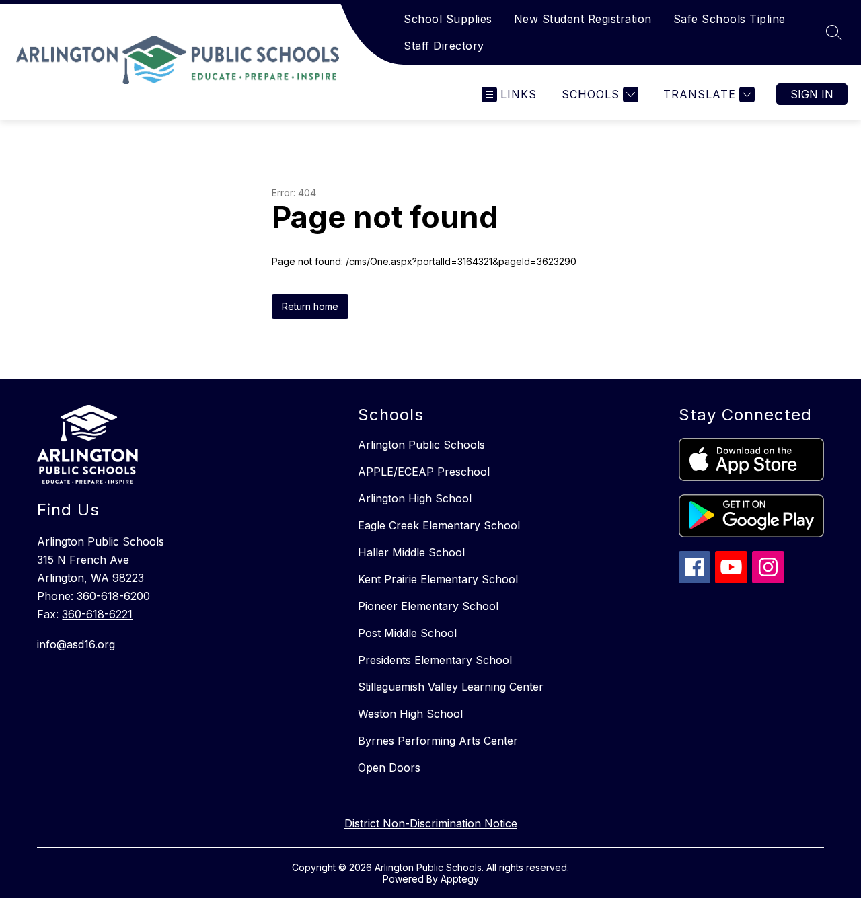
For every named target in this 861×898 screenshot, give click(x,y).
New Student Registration (583, 19)
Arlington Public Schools (421, 444)
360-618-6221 (97, 614)
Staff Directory (444, 45)
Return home (310, 306)
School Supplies (448, 19)
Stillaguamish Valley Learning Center (451, 687)
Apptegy (460, 879)
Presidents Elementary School (435, 660)
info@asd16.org (76, 644)
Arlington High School (415, 498)
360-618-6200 (113, 596)
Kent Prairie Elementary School (438, 579)
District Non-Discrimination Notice (430, 823)
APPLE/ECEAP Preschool (424, 471)
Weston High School (410, 713)
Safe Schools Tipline (729, 19)
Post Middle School (407, 633)
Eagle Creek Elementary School (439, 525)
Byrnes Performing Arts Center (438, 740)
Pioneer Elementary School (428, 606)
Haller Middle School (411, 552)
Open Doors (389, 767)
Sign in (811, 94)
